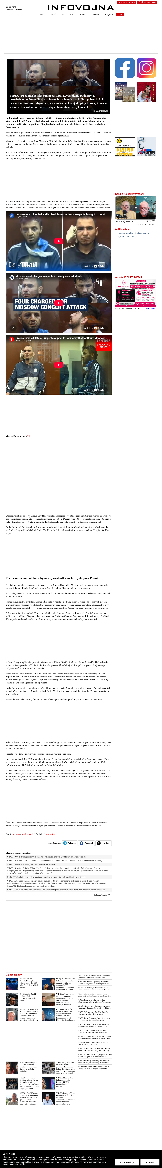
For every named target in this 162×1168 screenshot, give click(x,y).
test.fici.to (151, 308)
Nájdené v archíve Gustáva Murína (133, 233)
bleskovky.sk (28, 834)
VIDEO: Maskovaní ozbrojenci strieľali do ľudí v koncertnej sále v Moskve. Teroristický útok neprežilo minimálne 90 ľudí (56, 890)
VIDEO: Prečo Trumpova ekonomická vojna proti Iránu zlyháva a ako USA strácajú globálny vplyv (94, 1019)
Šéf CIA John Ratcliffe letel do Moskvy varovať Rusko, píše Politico (28, 997)
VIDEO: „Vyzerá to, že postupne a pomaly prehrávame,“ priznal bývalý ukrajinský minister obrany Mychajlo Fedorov (65, 999)
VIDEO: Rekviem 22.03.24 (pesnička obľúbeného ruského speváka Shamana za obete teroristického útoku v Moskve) (54, 861)
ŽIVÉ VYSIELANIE (147, 3)
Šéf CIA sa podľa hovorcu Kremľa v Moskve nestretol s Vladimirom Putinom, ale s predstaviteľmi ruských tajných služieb (94, 977)
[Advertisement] (80, 35)
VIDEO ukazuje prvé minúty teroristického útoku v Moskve (31, 864)
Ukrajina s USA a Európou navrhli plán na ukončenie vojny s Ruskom (93, 1043)
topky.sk (16, 834)
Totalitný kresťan (125, 221)
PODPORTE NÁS (127, 3)
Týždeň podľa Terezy (127, 236)
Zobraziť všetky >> (102, 895)
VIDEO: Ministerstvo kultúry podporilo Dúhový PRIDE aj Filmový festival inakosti (64, 1082)
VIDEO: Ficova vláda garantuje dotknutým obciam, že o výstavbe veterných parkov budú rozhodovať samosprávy (94, 983)
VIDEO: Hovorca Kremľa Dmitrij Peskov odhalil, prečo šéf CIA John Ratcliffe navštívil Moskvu (29, 983)
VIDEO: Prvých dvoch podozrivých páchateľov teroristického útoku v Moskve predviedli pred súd (46, 857)
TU (29, 436)
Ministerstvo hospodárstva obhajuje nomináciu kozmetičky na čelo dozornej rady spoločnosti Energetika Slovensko (94, 1037)
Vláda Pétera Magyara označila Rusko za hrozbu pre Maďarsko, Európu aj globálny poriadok (28, 1067)
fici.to (143, 308)
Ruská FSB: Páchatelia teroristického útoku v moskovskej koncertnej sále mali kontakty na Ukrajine (47, 877)
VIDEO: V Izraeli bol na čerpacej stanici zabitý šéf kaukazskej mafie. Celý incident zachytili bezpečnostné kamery (95, 1056)
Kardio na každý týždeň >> (146, 224)
